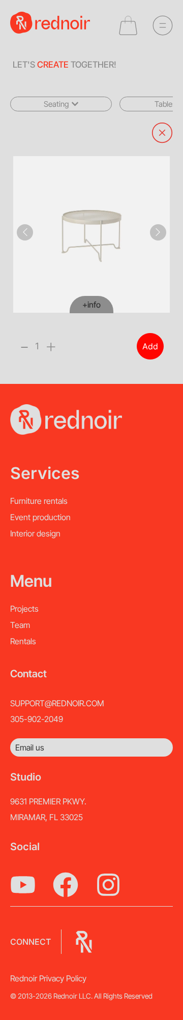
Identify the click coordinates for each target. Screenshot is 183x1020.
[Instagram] (108, 884)
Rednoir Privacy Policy (48, 978)
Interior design (35, 533)
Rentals (23, 641)
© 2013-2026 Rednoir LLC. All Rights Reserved (81, 996)
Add (150, 346)
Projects (24, 609)
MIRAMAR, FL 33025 (46, 817)
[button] (61, 104)
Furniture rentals (39, 501)
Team (20, 625)
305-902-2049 (36, 719)
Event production (40, 517)
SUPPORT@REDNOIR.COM (57, 703)
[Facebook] (65, 884)
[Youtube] (23, 884)
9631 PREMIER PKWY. (48, 801)
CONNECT (30, 942)
